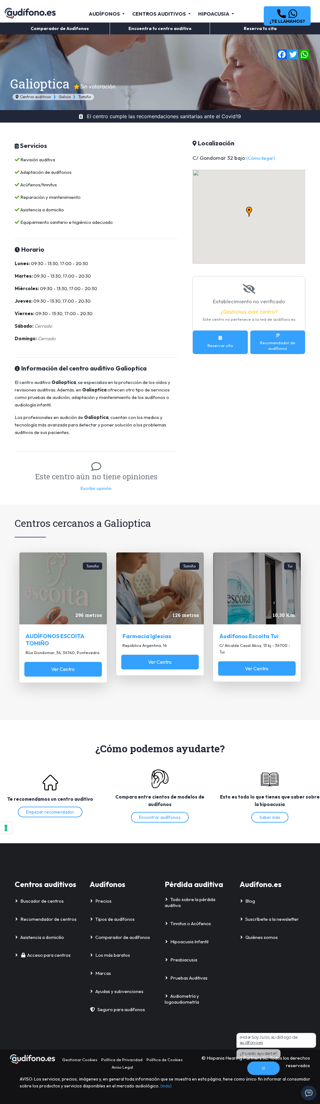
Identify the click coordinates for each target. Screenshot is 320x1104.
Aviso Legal (122, 1067)
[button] (287, 16)
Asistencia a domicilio (42, 937)
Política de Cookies (164, 1059)
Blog (250, 901)
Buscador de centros (42, 901)
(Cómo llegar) (260, 158)
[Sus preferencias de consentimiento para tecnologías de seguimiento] (6, 828)
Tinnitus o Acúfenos (190, 923)
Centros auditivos (35, 96)
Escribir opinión (96, 488)
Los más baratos (112, 955)
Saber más (269, 817)
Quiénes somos (261, 937)
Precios (103, 901)
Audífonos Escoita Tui (248, 636)
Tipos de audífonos (115, 919)
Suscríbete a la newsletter (272, 919)
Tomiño (84, 96)
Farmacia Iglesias (146, 636)
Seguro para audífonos (121, 1009)
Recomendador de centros (48, 919)
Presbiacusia (183, 960)
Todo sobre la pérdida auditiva (190, 902)
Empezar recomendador (50, 812)
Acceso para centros (49, 955)
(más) (166, 1086)
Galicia (65, 96)
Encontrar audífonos (160, 817)
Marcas (103, 973)
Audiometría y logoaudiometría (182, 999)
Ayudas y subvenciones (119, 991)
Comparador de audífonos (122, 937)
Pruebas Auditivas (189, 978)
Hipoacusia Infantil (189, 942)
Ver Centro (63, 669)
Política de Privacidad (121, 1059)
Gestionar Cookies (79, 1059)
